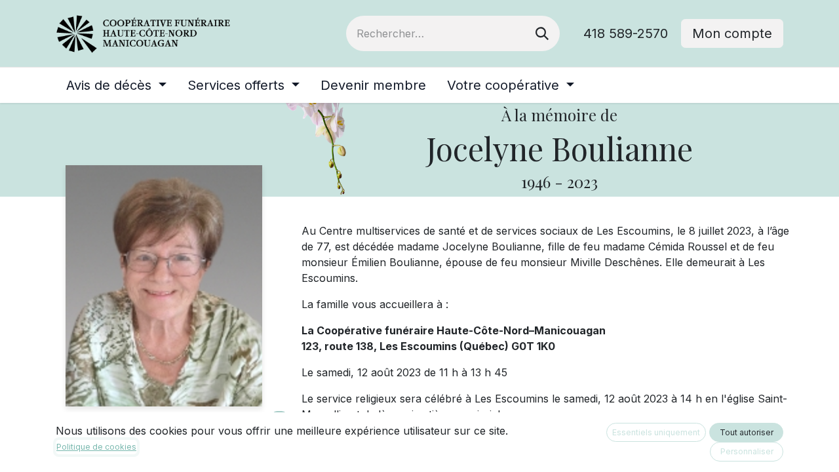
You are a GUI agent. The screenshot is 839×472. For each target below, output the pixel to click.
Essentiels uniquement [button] (656, 432)
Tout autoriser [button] (746, 432)
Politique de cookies (96, 447)
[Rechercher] (542, 33)
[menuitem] (116, 85)
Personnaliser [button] (746, 451)
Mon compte (732, 33)
